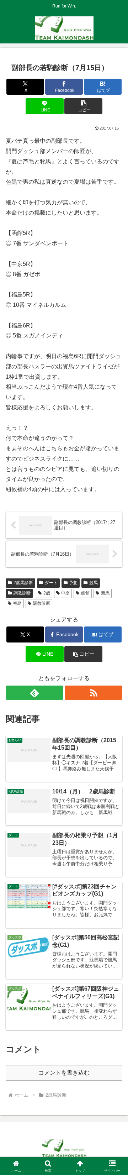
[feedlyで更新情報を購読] (34, 693)
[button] (83, 106)
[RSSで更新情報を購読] (93, 693)
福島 (17, 603)
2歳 (46, 593)
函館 (85, 593)
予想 (73, 582)
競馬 (93, 582)
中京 (65, 593)
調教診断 (22, 593)
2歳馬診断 (23, 582)
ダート (51, 582)
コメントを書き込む (64, 1073)
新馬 (105, 593)
